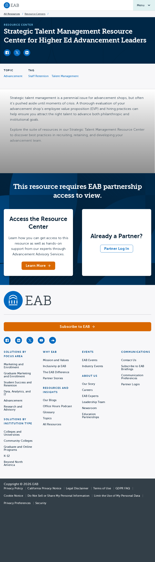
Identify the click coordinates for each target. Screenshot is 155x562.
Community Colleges (18, 440)
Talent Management (65, 76)
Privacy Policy (13, 488)
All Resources (12, 13)
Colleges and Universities (13, 433)
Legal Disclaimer (77, 488)
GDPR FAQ (122, 488)
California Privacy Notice (44, 488)
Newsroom (89, 408)
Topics (47, 418)
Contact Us (128, 360)
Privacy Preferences (17, 503)
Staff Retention (38, 76)
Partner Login (130, 384)
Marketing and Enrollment (13, 366)
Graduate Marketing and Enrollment (17, 375)
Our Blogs (50, 400)
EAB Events (89, 360)
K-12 (7, 455)
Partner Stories (53, 378)
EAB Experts (90, 396)
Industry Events (92, 366)
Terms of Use (102, 488)
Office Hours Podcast (57, 406)
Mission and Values (56, 360)
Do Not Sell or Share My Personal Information (58, 495)
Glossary (49, 412)
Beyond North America (13, 463)
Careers (87, 389)
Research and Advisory (13, 408)
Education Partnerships (90, 416)
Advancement (13, 76)
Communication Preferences (132, 377)
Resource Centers (35, 13)
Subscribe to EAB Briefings (132, 368)
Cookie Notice (13, 495)
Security (40, 503)
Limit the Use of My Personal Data (117, 495)
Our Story (88, 383)
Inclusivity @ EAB (54, 366)
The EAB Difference (56, 372)
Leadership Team (93, 402)
